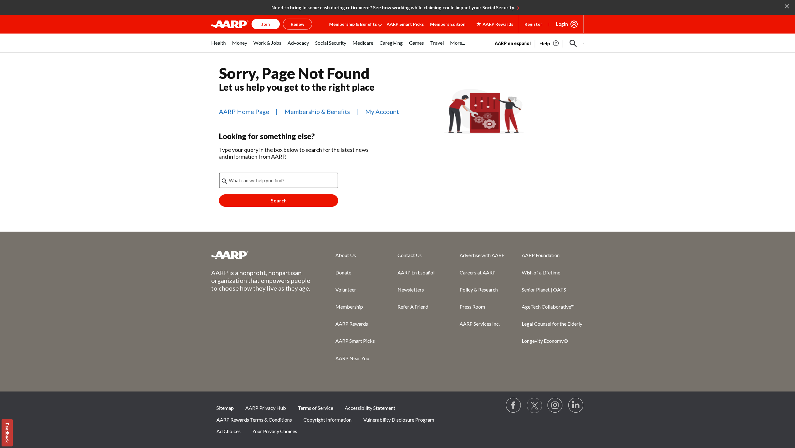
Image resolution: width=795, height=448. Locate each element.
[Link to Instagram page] (555, 405)
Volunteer (345, 289)
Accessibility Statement (370, 408)
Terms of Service (315, 408)
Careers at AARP (478, 272)
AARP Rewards (351, 324)
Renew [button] (297, 24)
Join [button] (265, 24)
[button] (573, 43)
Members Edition (448, 24)
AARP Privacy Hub (265, 408)
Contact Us (410, 255)
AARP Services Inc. (480, 324)
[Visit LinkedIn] (576, 405)
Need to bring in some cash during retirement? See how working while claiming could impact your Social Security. (393, 7)
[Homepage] (229, 24)
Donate (343, 272)
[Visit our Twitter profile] (534, 405)
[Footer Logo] (261, 255)
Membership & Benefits (353, 24)
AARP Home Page (244, 111)
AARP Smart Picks (405, 24)
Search (279, 200)
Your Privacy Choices (274, 431)
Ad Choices (228, 431)
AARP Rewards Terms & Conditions (254, 420)
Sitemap (225, 408)
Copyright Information (327, 420)
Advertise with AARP (482, 255)
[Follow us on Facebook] (513, 405)
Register (533, 24)
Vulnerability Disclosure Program (398, 420)
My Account (382, 111)
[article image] (549, 43)
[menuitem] (218, 46)
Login (562, 24)
